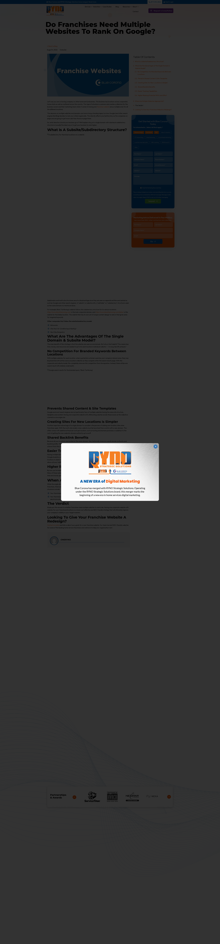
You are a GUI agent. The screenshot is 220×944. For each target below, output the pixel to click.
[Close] (156, 446)
